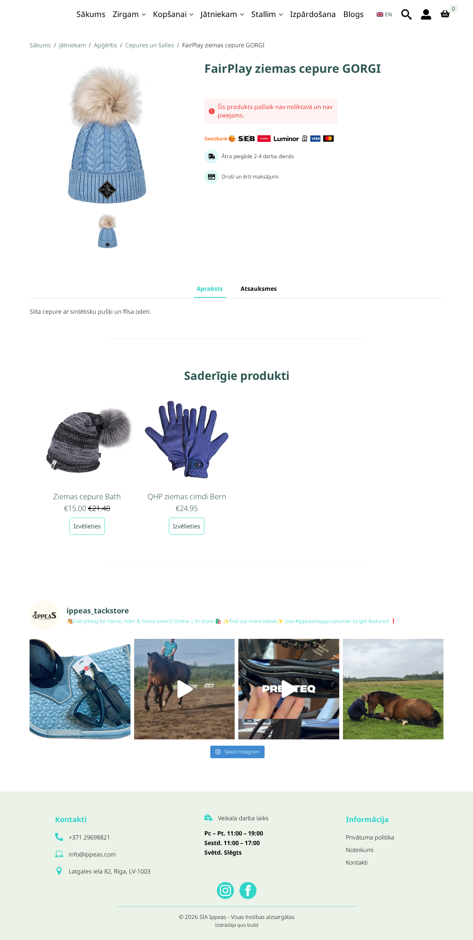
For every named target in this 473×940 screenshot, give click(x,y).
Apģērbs (105, 45)
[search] (406, 14)
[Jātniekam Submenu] (242, 14)
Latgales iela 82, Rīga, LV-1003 (109, 871)
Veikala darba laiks (243, 818)
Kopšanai (170, 14)
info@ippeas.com (92, 854)
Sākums (90, 14)
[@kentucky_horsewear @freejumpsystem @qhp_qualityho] (80, 689)
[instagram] (225, 890)
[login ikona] (426, 14)
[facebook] (247, 890)
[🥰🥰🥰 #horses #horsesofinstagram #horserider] (393, 689)
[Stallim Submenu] (281, 14)
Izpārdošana (313, 14)
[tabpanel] (236, 312)
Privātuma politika (370, 837)
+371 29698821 (89, 837)
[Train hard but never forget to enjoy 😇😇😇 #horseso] (184, 689)
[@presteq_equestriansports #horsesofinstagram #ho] (288, 689)
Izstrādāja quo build (236, 925)
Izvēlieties (87, 526)
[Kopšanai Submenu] (192, 14)
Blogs (353, 14)
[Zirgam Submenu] (144, 14)
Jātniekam (219, 14)
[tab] (210, 288)
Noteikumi (360, 850)
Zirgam (126, 14)
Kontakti (357, 862)
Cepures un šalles (149, 45)
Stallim (263, 14)
